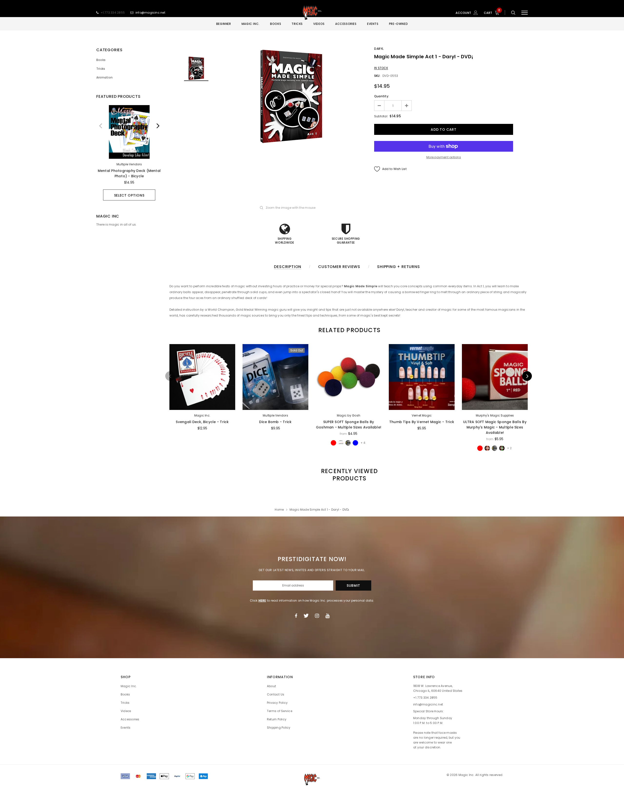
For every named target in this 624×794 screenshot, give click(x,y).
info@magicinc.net (150, 12)
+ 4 (363, 443)
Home (279, 509)
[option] (129, 152)
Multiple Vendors (129, 164)
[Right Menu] (524, 13)
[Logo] (312, 12)
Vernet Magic (422, 415)
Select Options (129, 195)
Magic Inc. (202, 415)
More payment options (443, 157)
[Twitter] (306, 616)
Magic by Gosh (348, 415)
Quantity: (381, 96)
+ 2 (509, 448)
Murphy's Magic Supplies (495, 415)
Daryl (379, 49)
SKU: (377, 76)
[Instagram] (317, 616)
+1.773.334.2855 (113, 12)
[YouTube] (327, 616)
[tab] (349, 330)
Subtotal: (381, 116)
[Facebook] (296, 616)
